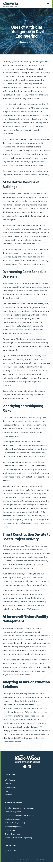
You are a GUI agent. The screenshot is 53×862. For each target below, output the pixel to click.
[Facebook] (24, 766)
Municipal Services (12, 819)
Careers (8, 784)
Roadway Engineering (14, 827)
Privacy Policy (15, 859)
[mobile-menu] (46, 4)
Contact (8, 795)
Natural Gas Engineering (15, 823)
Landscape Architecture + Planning (19, 815)
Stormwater (10, 830)
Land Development (13, 812)
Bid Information (11, 787)
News (7, 791)
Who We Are (10, 780)
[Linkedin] (29, 766)
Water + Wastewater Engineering (18, 838)
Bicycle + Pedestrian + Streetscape (19, 808)
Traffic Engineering (12, 834)
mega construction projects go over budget (28, 283)
